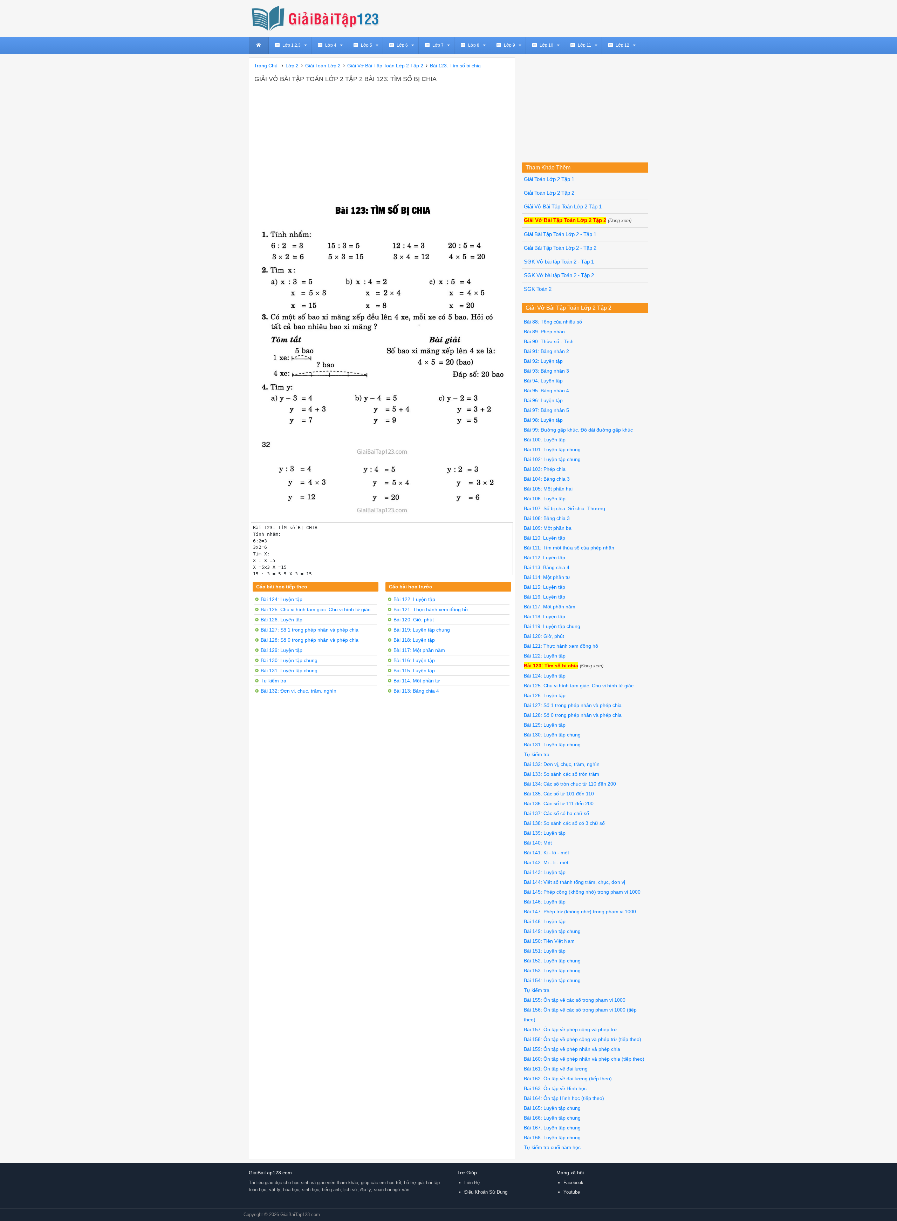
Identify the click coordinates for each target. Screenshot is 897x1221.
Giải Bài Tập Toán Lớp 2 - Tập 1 (560, 234)
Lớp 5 (366, 45)
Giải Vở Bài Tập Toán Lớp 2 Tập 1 (563, 206)
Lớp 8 (473, 45)
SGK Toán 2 (538, 289)
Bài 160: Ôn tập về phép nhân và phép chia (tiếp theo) (584, 1059)
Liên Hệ (472, 1182)
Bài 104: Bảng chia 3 (547, 479)
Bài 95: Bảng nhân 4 (546, 390)
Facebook (573, 1182)
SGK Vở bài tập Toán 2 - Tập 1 (559, 262)
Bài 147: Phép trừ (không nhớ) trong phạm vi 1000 (580, 911)
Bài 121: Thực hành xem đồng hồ (430, 609)
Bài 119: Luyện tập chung (421, 630)
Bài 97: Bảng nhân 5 (546, 410)
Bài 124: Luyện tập (281, 599)
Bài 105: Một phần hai (548, 489)
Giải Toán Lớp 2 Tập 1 (549, 179)
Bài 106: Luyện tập (545, 498)
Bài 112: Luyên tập (544, 557)
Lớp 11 (584, 45)
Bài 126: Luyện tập (281, 619)
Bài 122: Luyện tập (414, 599)
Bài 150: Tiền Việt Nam (549, 941)
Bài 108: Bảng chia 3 (547, 518)
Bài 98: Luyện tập (543, 420)
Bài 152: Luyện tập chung (552, 960)
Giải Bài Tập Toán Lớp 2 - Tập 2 (560, 248)
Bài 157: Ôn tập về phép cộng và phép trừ (570, 1029)
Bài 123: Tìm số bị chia (551, 665)
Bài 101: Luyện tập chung (552, 449)
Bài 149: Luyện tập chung (552, 931)
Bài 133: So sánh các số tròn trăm (561, 774)
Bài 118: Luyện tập (414, 640)
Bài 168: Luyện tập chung (552, 1137)
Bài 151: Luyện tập (545, 951)
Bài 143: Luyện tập (545, 872)
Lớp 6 (402, 45)
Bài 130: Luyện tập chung (289, 660)
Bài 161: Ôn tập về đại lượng (556, 1069)
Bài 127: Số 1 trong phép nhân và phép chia (309, 630)
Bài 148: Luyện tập (545, 921)
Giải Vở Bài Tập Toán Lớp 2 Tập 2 (565, 220)
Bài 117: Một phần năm (419, 650)
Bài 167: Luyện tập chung (552, 1127)
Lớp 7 (438, 45)
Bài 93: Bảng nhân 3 (546, 371)
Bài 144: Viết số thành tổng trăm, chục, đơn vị (574, 882)
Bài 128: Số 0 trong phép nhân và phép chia (309, 640)
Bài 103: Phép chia (545, 469)
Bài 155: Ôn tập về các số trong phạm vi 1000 (574, 1000)
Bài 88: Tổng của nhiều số (553, 322)
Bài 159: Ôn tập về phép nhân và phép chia (572, 1049)
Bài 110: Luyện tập (544, 538)
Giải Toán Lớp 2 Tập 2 (549, 193)
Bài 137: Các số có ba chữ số (556, 813)
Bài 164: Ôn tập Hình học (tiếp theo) (564, 1098)
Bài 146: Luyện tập (545, 902)
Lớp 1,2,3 (291, 45)
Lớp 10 (546, 45)
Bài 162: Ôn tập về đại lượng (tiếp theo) (568, 1078)
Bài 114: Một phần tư (416, 680)
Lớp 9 (509, 45)
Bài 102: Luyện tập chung (552, 459)
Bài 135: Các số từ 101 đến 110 (559, 793)
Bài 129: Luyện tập (281, 650)
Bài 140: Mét (538, 843)
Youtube (571, 1192)
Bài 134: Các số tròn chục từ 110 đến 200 (570, 784)
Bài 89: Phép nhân (544, 331)
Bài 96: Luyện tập (543, 400)
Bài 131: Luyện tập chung (289, 670)
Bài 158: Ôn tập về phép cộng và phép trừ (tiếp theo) (582, 1039)
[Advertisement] (382, 136)
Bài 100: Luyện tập (545, 439)
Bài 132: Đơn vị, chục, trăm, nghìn (298, 691)
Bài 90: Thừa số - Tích (549, 341)
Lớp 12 (622, 45)
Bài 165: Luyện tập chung (552, 1108)
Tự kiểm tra (273, 680)
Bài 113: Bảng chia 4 (416, 691)
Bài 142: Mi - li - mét (546, 862)
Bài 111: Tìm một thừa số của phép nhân (569, 548)
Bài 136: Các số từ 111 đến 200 (559, 803)
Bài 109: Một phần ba (547, 528)
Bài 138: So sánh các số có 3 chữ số (564, 823)
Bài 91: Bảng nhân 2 (546, 351)
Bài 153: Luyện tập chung (552, 970)
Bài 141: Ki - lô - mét (546, 852)
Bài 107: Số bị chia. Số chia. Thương (564, 508)
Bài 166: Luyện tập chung (552, 1118)
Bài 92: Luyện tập (543, 361)
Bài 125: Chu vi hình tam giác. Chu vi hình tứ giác (315, 609)
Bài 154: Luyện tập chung (552, 980)
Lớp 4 (330, 45)
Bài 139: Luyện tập (545, 833)
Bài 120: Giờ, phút (413, 619)
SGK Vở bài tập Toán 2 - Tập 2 (559, 275)
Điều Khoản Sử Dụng (485, 1192)
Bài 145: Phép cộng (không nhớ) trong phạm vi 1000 (582, 892)
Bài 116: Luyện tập (414, 660)
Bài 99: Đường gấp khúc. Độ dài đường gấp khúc (578, 430)
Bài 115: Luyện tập (414, 670)
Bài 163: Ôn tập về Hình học (555, 1088)
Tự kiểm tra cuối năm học (552, 1147)
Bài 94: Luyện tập (543, 380)
